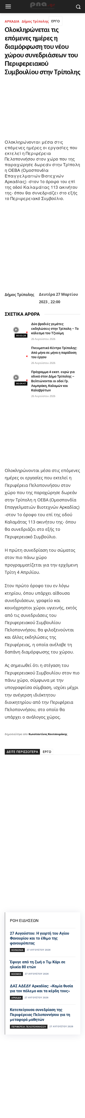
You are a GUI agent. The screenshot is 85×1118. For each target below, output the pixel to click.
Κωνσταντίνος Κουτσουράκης (48, 734)
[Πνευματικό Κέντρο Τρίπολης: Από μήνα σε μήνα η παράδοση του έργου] (16, 354)
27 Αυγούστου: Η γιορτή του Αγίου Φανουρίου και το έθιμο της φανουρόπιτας (39, 938)
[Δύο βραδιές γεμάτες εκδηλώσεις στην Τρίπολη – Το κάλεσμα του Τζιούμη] (16, 330)
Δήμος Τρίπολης (35, 21)
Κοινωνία (17, 950)
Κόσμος (16, 974)
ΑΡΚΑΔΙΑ (12, 21)
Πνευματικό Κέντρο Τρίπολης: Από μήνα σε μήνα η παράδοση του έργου (54, 352)
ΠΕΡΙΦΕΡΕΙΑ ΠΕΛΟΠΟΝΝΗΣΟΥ (28, 1026)
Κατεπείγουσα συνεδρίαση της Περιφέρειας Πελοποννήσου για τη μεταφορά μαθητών (40, 1015)
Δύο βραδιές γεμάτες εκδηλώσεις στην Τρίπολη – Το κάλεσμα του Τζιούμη (55, 328)
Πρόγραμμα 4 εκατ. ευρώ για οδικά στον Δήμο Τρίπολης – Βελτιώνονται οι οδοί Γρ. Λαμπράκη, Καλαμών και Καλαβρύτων (53, 381)
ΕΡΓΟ (55, 21)
